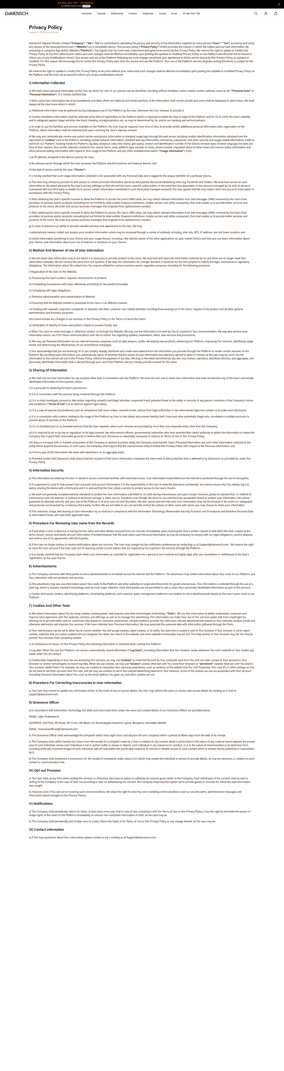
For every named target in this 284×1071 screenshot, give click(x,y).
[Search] (256, 13)
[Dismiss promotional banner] (279, 4)
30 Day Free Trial (191, 13)
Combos (133, 13)
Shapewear (148, 13)
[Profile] (266, 13)
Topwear (101, 13)
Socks (174, 13)
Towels (162, 13)
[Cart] (276, 13)
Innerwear (87, 13)
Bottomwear (117, 13)
